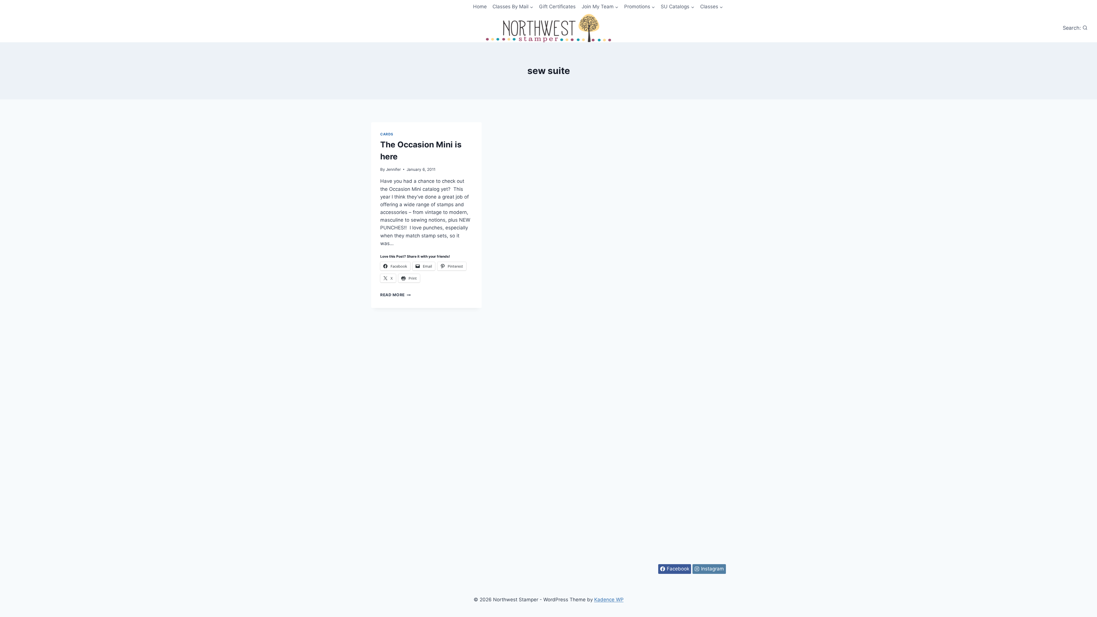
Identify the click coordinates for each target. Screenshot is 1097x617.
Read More (395, 295)
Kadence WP (609, 599)
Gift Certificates (557, 6)
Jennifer (393, 169)
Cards (386, 134)
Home (480, 6)
